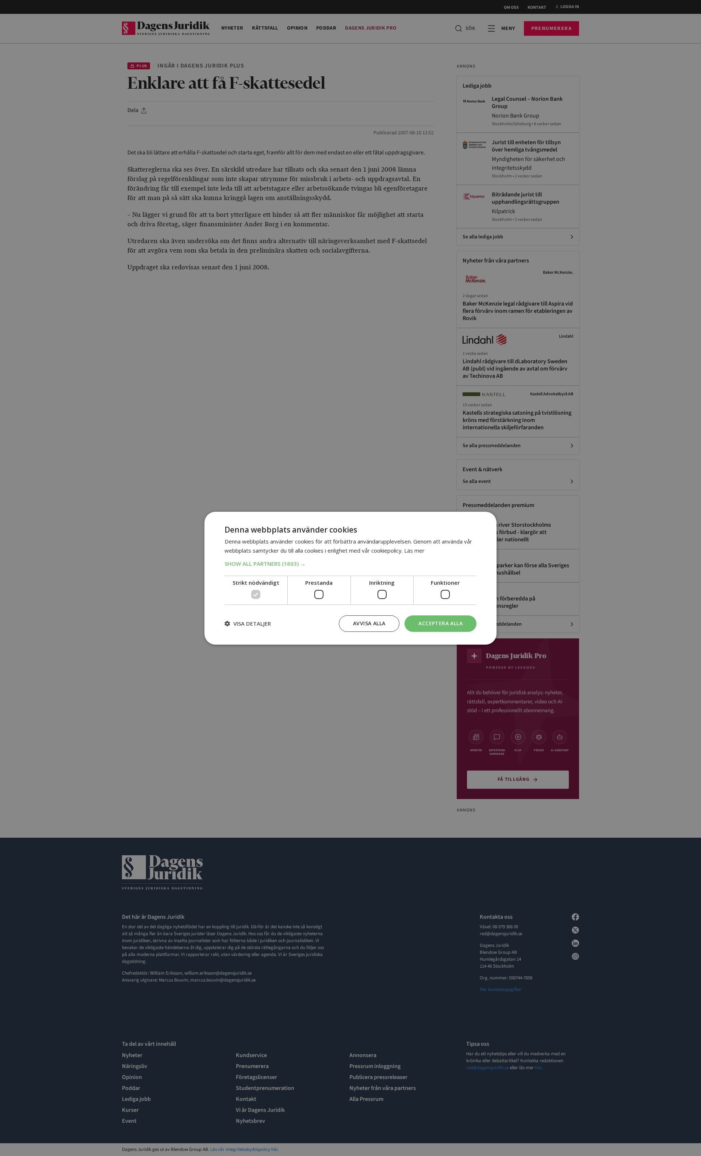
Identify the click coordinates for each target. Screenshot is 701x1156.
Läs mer (414, 550)
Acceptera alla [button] (440, 623)
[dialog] (350, 578)
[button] (350, 563)
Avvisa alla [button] (369, 623)
